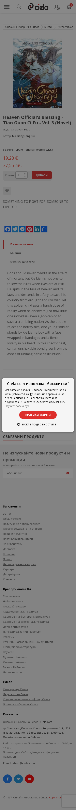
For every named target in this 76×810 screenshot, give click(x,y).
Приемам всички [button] (38, 414)
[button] (38, 424)
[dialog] (38, 405)
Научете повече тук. (17, 406)
